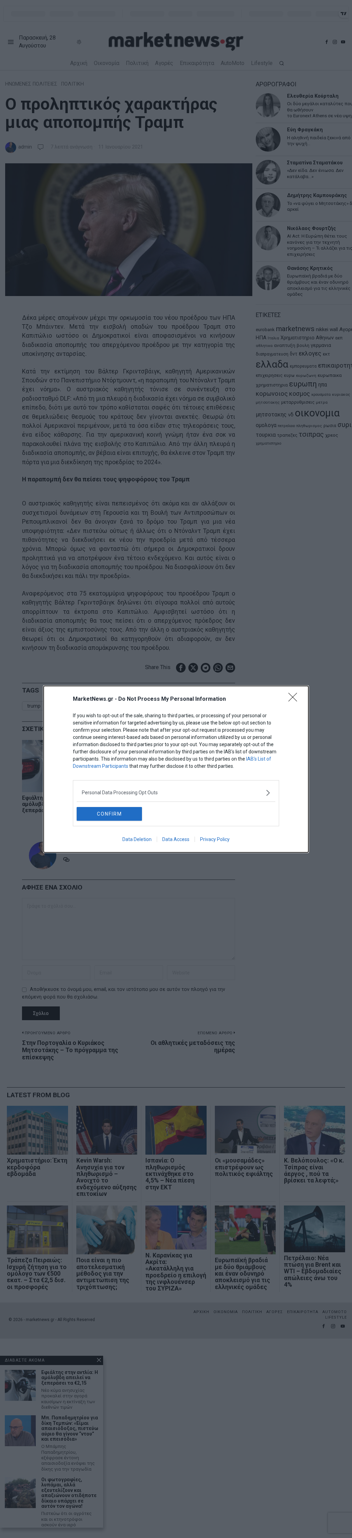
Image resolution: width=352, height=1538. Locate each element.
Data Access (175, 839)
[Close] (294, 699)
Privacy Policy (215, 839)
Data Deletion (137, 839)
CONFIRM (109, 814)
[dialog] (176, 769)
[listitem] (176, 792)
